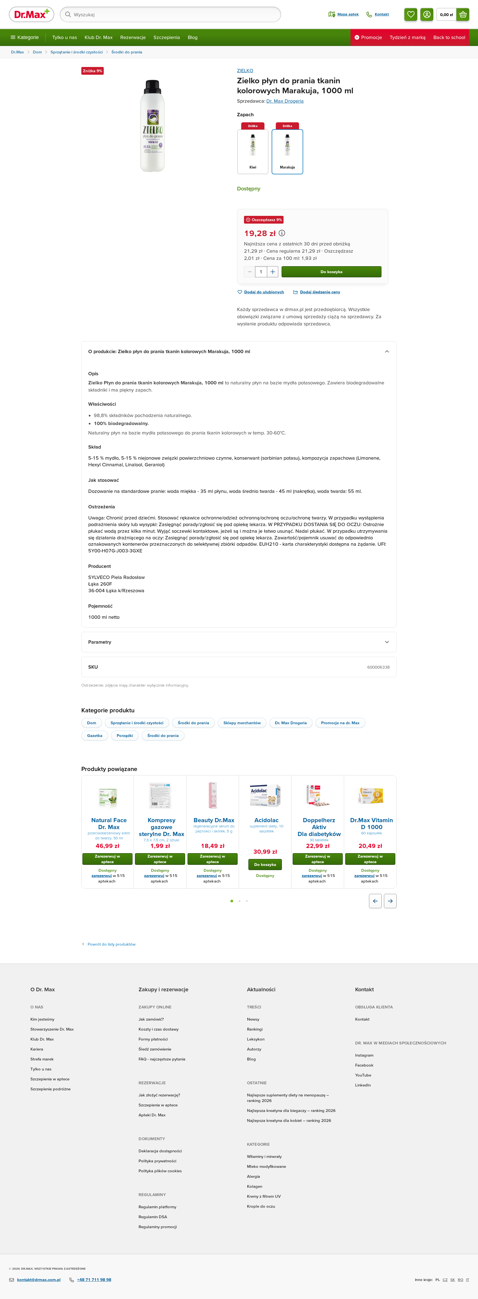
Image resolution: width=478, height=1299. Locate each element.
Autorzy (254, 1049)
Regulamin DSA (153, 1216)
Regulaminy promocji (158, 1226)
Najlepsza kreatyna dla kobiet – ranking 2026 (289, 1120)
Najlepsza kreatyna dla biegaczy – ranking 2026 (291, 1110)
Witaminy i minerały (264, 1156)
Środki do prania (193, 722)
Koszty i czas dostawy (158, 1029)
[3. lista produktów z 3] (246, 901)
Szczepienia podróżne (50, 1088)
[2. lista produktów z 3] (239, 901)
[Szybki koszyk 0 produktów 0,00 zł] (462, 14)
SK (452, 1279)
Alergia (253, 1176)
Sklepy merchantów (242, 722)
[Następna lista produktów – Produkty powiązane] (390, 901)
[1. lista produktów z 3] (232, 901)
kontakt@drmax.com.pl (39, 1279)
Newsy (253, 1019)
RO (460, 1279)
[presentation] (108, 796)
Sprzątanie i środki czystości (137, 722)
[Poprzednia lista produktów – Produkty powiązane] (375, 901)
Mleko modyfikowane (266, 1166)
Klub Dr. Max (99, 37)
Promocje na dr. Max (340, 722)
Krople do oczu (261, 1206)
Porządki (125, 735)
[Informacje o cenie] (282, 233)
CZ (445, 1279)
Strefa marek (42, 1059)
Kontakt (362, 1019)
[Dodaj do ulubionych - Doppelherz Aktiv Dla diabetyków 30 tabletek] (338, 782)
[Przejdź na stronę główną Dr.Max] (31, 14)
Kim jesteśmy (42, 1019)
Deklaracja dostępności (160, 1150)
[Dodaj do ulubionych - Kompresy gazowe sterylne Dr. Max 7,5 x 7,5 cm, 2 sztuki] (180, 782)
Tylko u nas (64, 37)
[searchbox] (170, 14)
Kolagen (254, 1186)
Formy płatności (153, 1039)
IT (467, 1279)
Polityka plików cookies (160, 1170)
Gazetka (94, 735)
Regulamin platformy (157, 1206)
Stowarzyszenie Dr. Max (52, 1029)
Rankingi (255, 1029)
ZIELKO (245, 70)
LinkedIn (363, 1085)
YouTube (363, 1075)
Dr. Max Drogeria (285, 101)
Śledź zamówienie (155, 1049)
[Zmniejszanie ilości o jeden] (249, 271)
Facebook (364, 1065)
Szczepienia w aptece (49, 1079)
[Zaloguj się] (426, 14)
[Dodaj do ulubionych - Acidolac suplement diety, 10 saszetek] (285, 782)
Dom (91, 722)
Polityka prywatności (157, 1160)
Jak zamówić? (151, 1019)
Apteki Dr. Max (152, 1114)
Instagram (364, 1055)
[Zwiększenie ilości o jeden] (272, 271)
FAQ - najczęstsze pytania (162, 1059)
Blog (193, 37)
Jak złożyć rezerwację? (159, 1095)
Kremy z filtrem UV (264, 1196)
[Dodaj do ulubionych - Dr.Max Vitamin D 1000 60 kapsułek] (390, 782)
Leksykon (255, 1039)
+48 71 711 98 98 (94, 1279)
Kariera (36, 1049)
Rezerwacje (133, 37)
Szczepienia (167, 37)
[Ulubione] (410, 14)
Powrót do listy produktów (112, 944)
